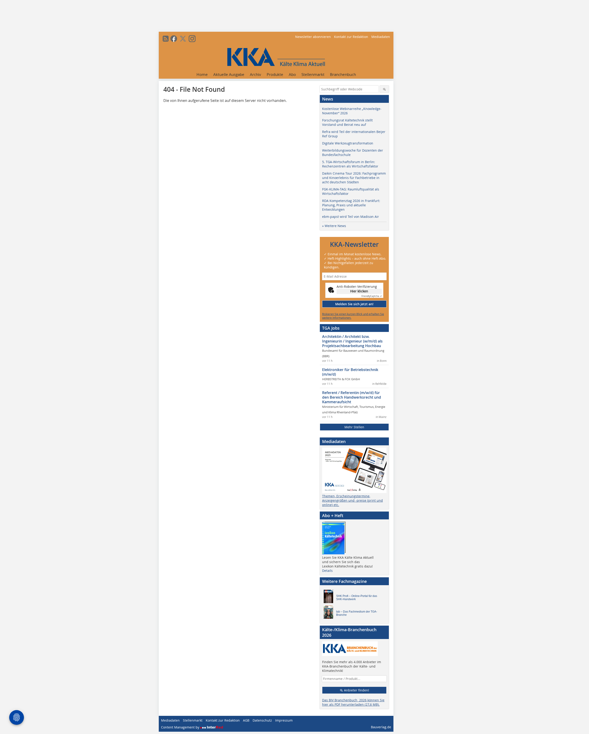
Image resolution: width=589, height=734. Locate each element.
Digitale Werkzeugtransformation (347, 143)
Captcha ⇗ (371, 296)
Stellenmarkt (312, 74)
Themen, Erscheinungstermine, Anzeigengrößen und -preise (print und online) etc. (352, 500)
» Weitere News (334, 226)
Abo (292, 74)
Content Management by (180, 727)
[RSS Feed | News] (165, 38)
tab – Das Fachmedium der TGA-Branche (356, 613)
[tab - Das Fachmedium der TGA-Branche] (329, 613)
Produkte (275, 74)
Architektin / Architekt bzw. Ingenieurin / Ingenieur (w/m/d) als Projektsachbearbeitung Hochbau (352, 341)
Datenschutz (262, 720)
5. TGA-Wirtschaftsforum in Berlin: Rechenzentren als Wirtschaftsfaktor (350, 164)
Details (327, 570)
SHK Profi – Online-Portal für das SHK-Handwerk (356, 597)
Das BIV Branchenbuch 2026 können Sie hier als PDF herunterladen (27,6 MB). (353, 702)
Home (202, 74)
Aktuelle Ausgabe (228, 74)
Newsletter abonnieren (313, 37)
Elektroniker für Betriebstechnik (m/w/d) (350, 372)
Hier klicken (359, 291)
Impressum (284, 720)
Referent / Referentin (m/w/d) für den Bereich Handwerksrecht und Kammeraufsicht (351, 397)
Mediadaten (380, 37)
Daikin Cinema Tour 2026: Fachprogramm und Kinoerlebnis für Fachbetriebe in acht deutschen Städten (354, 177)
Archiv (255, 74)
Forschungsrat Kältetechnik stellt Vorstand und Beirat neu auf (347, 122)
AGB (246, 720)
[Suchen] (384, 89)
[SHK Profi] (329, 597)
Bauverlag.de (381, 727)
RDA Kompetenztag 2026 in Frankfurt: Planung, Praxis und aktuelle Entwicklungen (351, 205)
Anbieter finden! (356, 690)
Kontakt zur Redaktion (351, 37)
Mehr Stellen (354, 427)
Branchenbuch (343, 74)
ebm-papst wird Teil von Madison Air (350, 216)
